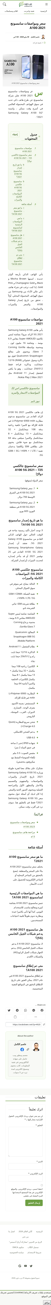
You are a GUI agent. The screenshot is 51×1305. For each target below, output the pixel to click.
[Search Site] (4, 4)
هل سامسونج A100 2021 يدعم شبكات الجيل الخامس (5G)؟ (16, 243)
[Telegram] (17, 1010)
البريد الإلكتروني (35, 1173)
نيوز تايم (35, 401)
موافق (47, 1302)
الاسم (40, 1161)
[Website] (27, 1049)
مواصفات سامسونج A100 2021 (23, 149)
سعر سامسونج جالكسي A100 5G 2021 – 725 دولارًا (21, 157)
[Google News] (19, 1266)
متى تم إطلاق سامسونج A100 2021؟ (17, 259)
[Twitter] (9, 1010)
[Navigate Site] (46, 4)
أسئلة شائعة (26, 204)
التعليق (39, 1125)
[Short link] (25, 1024)
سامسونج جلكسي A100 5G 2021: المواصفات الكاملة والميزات (17, 190)
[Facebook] (42, 1010)
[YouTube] (25, 1266)
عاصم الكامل (35, 37)
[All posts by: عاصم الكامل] (36, 1046)
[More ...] (36, 1016)
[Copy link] (15, 1016)
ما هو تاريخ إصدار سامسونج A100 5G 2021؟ (17, 170)
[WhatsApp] (25, 1010)
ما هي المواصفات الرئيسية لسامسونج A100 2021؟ (17, 224)
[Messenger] (33, 1010)
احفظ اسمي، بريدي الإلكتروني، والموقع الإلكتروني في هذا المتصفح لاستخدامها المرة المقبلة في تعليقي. (27, 1192)
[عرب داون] (25, 4)
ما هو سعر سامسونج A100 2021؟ (17, 210)
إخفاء (15, 134)
